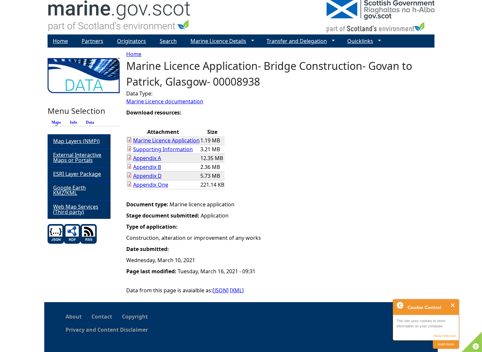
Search (168, 41)
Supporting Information (163, 149)
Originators (131, 41)
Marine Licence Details (215, 41)
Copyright (135, 316)
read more (446, 344)
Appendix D (147, 175)
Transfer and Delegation (294, 41)
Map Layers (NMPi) (76, 141)
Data (90, 122)
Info (73, 122)
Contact (101, 316)
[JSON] (220, 290)
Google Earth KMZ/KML (69, 190)
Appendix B (147, 167)
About (74, 316)
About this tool (444, 336)
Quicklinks (357, 41)
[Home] (119, 17)
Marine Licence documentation (164, 101)
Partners (92, 41)
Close (453, 305)
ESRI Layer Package (77, 173)
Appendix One (150, 184)
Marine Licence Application (166, 140)
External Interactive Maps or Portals (77, 157)
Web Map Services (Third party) (75, 209)
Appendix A (147, 158)
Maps (57, 122)
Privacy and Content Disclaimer (107, 329)
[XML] (237, 290)
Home (133, 54)
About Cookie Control (399, 305)
